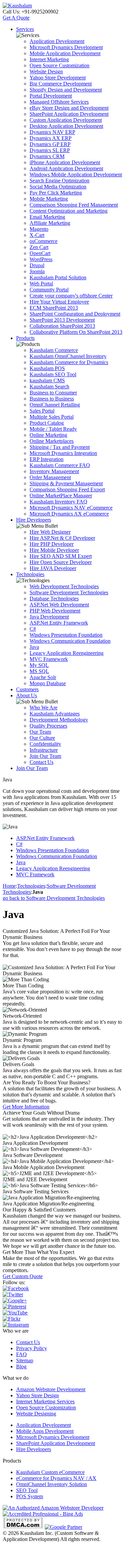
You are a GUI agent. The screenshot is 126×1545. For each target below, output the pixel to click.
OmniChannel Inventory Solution (51, 1484)
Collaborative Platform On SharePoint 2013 (76, 332)
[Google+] (15, 1300)
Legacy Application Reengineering (66, 653)
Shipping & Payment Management (66, 483)
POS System (29, 1496)
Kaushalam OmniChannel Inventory (68, 356)
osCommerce (43, 241)
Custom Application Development (66, 120)
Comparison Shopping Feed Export (67, 489)
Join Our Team (45, 756)
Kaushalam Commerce (54, 350)
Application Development (57, 41)
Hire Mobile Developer (54, 550)
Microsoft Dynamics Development (66, 47)
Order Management (50, 477)
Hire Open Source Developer (61, 562)
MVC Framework (49, 659)
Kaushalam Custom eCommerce (50, 1472)
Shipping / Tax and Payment (60, 447)
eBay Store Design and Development (69, 108)
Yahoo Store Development (58, 77)
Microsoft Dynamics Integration (63, 453)
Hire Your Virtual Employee (59, 302)
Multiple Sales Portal (52, 417)
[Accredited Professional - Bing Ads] (43, 1514)
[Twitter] (13, 1294)
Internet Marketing (49, 59)
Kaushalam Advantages (55, 713)
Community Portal (49, 289)
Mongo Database (48, 683)
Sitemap (24, 1360)
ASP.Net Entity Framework (59, 623)
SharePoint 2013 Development (62, 320)
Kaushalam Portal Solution (58, 277)
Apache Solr (43, 677)
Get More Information (26, 1107)
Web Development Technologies (64, 586)
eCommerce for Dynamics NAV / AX (56, 1478)
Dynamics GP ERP (50, 144)
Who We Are (43, 707)
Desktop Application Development (66, 126)
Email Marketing (47, 217)
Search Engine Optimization (59, 180)
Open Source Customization (59, 65)
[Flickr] (11, 1319)
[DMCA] (23, 1527)
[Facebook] (16, 1288)
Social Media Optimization (58, 186)
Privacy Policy (31, 1348)
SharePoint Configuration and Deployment (75, 314)
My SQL (39, 665)
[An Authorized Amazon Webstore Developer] (53, 1508)
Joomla (37, 271)
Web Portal (41, 283)
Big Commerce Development (61, 83)
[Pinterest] (14, 1306)
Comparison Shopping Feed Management (74, 205)
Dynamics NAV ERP (52, 132)
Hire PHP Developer (52, 544)
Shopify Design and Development (66, 90)
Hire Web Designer (50, 532)
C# (33, 629)
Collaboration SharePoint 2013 (62, 326)
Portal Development (51, 96)
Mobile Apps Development (45, 1431)
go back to (54, 898)
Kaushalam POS (47, 368)
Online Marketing (48, 435)
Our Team (40, 732)
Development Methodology (59, 720)
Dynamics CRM (47, 156)
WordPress (41, 259)
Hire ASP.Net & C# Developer (62, 538)
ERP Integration (47, 459)
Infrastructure (44, 750)
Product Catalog (47, 423)
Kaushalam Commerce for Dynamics (69, 362)
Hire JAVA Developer (53, 568)
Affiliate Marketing (50, 223)
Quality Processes (48, 726)
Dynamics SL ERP (50, 150)
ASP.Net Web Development (59, 604)
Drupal (37, 265)
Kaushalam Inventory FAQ (58, 501)
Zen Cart (39, 247)
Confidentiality (45, 744)
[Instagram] (16, 1325)
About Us (26, 695)
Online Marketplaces (52, 441)
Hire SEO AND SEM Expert (61, 556)
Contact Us (41, 762)
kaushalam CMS (47, 380)
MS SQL (39, 671)
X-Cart (37, 235)
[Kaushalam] (17, 5)
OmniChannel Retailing (55, 405)
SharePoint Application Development (69, 114)
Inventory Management (54, 471)
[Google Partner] (63, 1527)
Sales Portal (42, 411)
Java (34, 647)
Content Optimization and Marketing (69, 211)
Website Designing (36, 1413)
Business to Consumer (53, 392)
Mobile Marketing (49, 199)
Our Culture (42, 738)
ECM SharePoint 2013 (54, 308)
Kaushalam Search (49, 386)
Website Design (46, 71)
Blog (21, 1366)
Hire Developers (33, 520)
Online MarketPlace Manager (61, 495)
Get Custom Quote (23, 1276)
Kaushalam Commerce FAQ (60, 465)
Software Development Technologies (69, 592)
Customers (27, 689)
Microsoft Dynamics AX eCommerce (69, 514)
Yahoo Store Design (37, 1395)
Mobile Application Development (65, 53)
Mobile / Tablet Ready (53, 429)
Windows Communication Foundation (70, 641)
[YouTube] (15, 1312)
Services (25, 29)
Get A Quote (16, 18)
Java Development (49, 617)
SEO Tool (27, 1490)
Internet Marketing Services (45, 1401)
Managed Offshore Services (59, 102)
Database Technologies (54, 598)
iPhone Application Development (65, 162)
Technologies (30, 574)
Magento (39, 229)
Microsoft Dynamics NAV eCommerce (71, 508)
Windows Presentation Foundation (66, 635)
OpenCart (40, 253)
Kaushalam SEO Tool (53, 374)
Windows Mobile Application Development (76, 174)
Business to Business (52, 398)
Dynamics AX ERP (51, 138)
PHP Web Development (55, 610)
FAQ (21, 1354)
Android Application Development (66, 168)
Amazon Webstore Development (50, 1389)
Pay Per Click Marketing (56, 193)
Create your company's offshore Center (71, 296)
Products (25, 338)
